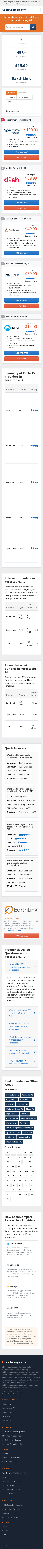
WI (32, 1194)
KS (13, 1166)
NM (13, 1180)
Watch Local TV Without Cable (14, 1473)
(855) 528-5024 (21, 152)
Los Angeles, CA (8, 1408)
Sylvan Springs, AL (13, 1132)
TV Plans (11, 93)
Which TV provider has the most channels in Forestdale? (19, 1026)
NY (20, 1180)
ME (31, 1166)
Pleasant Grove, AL (28, 1118)
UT (31, 1190)
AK (13, 1152)
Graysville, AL (11, 1099)
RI (31, 1185)
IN (30, 1162)
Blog (4, 1535)
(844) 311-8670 (21, 202)
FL (31, 1157)
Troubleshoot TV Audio (11, 1489)
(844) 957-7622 (21, 353)
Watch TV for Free (9, 1461)
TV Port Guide (7, 1493)
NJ (7, 1180)
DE (19, 1157)
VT (8, 1194)
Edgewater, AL (12, 1113)
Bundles (11, 97)
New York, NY (7, 1416)
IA (7, 1166)
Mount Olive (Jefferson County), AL (19, 1128)
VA (13, 1194)
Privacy (4, 1394)
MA (14, 1171)
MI (20, 1171)
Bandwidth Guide (9, 1485)
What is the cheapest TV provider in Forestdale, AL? (20, 1013)
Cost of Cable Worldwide (12, 1509)
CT (14, 1157)
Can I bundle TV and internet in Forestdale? (19, 1052)
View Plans (21, 157)
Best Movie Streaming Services (14, 1432)
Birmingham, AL (12, 1095)
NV (26, 1176)
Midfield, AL (10, 1137)
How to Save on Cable (11, 1457)
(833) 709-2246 (21, 300)
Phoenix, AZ (7, 1420)
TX (25, 1190)
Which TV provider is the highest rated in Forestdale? (20, 1040)
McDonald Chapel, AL (14, 1109)
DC (25, 1157)
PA (26, 1185)
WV (26, 1194)
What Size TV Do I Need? (12, 1481)
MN (26, 1171)
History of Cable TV (9, 1513)
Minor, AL (10, 1104)
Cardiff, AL (25, 1113)
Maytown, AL (11, 1123)
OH (8, 1185)
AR (25, 1152)
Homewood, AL (25, 1137)
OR (20, 1185)
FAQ (9, 102)
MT (14, 1176)
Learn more (32, 4)
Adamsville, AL (27, 1095)
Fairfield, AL (24, 1123)
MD (8, 1171)
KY (19, 1166)
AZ (19, 1152)
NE (20, 1176)
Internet (22, 93)
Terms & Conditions (15, 1394)
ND (32, 1180)
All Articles (6, 1453)
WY (8, 1199)
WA (20, 1194)
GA (8, 1162)
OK (14, 1185)
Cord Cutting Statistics (10, 1517)
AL (7, 1152)
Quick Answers (24, 97)
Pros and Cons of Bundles (12, 1444)
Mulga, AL (30, 1109)
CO (8, 1157)
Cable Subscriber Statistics (12, 1505)
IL (24, 1162)
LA (24, 1166)
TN (19, 1190)
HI (13, 1162)
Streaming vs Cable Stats (12, 1436)
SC (7, 1190)
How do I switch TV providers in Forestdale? (19, 1062)
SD (13, 1190)
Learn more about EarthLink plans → (19, 929)
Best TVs (5, 1477)
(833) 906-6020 (21, 253)
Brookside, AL (25, 1099)
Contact (5, 1530)
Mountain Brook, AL (14, 1142)
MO (8, 1176)
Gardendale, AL (12, 1118)
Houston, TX (7, 1412)
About (4, 1526)
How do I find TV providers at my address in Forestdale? (19, 967)
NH (32, 1176)
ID (19, 1162)
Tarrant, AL (27, 1132)
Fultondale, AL (22, 1104)
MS (33, 1171)
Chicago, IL (6, 1404)
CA (31, 1152)
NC (26, 1180)
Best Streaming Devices (11, 1440)
